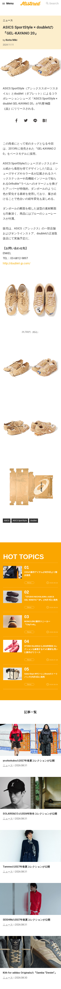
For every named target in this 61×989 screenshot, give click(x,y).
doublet (33, 520)
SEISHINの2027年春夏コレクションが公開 (26, 919)
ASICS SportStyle (20, 520)
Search (54, 3)
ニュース (8, 20)
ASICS (6, 520)
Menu (10, 3)
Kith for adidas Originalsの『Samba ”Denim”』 (30, 972)
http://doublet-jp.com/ (16, 263)
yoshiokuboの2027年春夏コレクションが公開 (29, 760)
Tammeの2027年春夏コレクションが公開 (26, 866)
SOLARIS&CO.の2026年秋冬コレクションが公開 (30, 813)
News (29, 583)
